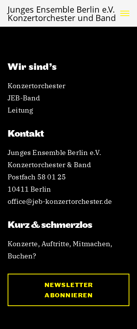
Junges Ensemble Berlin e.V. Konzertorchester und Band (62, 13)
